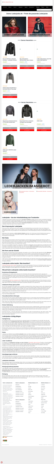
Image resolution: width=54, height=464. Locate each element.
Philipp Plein (43, 394)
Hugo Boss (30, 407)
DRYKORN (30, 397)
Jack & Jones (30, 409)
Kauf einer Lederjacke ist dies (15, 280)
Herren (15, 7)
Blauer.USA (30, 389)
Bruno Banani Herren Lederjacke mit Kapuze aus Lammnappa (26, 121)
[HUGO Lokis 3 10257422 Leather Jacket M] (10, 140)
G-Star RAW (30, 402)
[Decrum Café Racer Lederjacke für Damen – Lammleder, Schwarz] (10, 49)
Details (10, 65)
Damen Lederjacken (20, 382)
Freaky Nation (30, 401)
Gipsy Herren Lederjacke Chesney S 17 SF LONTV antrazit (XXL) (10, 121)
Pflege (42, 7)
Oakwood (42, 389)
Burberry (29, 394)
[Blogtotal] (8, 437)
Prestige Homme (44, 396)
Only (42, 391)
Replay (42, 397)
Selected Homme (44, 402)
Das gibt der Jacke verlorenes (34, 342)
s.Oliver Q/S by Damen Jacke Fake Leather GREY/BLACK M (44, 59)
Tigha (42, 407)
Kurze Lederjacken (19, 389)
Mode (47, 7)
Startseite (5, 7)
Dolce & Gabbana (31, 396)
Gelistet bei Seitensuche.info (7, 436)
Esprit (29, 399)
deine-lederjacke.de (5, 444)
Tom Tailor (43, 409)
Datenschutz (45, 444)
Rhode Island (43, 399)
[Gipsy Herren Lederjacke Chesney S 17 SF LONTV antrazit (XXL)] (10, 111)
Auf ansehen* (10, 130)
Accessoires (31, 7)
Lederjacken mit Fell (19, 391)
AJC (29, 384)
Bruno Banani (30, 391)
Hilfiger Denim (30, 406)
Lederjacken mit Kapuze (20, 394)
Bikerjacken (17, 384)
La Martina (43, 384)
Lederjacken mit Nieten (19, 396)
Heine (29, 404)
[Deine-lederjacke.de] (10, 3)
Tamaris (42, 406)
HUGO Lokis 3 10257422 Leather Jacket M (9, 150)
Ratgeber (38, 7)
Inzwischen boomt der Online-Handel (9, 265)
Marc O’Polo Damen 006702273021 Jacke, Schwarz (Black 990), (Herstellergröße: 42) (26, 59)
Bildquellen (41, 444)
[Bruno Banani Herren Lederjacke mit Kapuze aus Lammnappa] (27, 111)
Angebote (20, 7)
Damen (9, 7)
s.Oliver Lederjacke (44, 401)
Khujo (29, 412)
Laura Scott (43, 386)
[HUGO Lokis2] (44, 111)
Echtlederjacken (18, 386)
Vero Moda (43, 412)
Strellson (42, 404)
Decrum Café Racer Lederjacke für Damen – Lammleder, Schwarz (10, 59)
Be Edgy (29, 386)
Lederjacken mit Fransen (20, 408)
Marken (26, 7)
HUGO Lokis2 (39, 120)
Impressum (50, 444)
